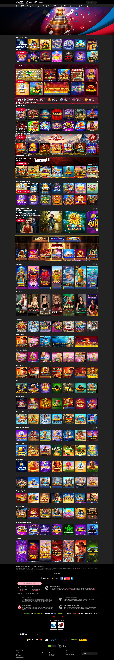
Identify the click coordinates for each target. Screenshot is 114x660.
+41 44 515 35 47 (23, 590)
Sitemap (67, 652)
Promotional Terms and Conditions (40, 652)
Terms (17, 33)
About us (18, 652)
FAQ (17, 654)
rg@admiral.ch (35, 590)
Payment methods (19, 657)
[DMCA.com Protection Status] (52, 646)
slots (78, 568)
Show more (56, 573)
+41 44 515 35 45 (23, 587)
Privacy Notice (52, 655)
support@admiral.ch (36, 587)
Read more (30, 26)
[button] (21, 26)
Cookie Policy (52, 654)
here (94, 589)
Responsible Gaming (70, 654)
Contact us (18, 655)
